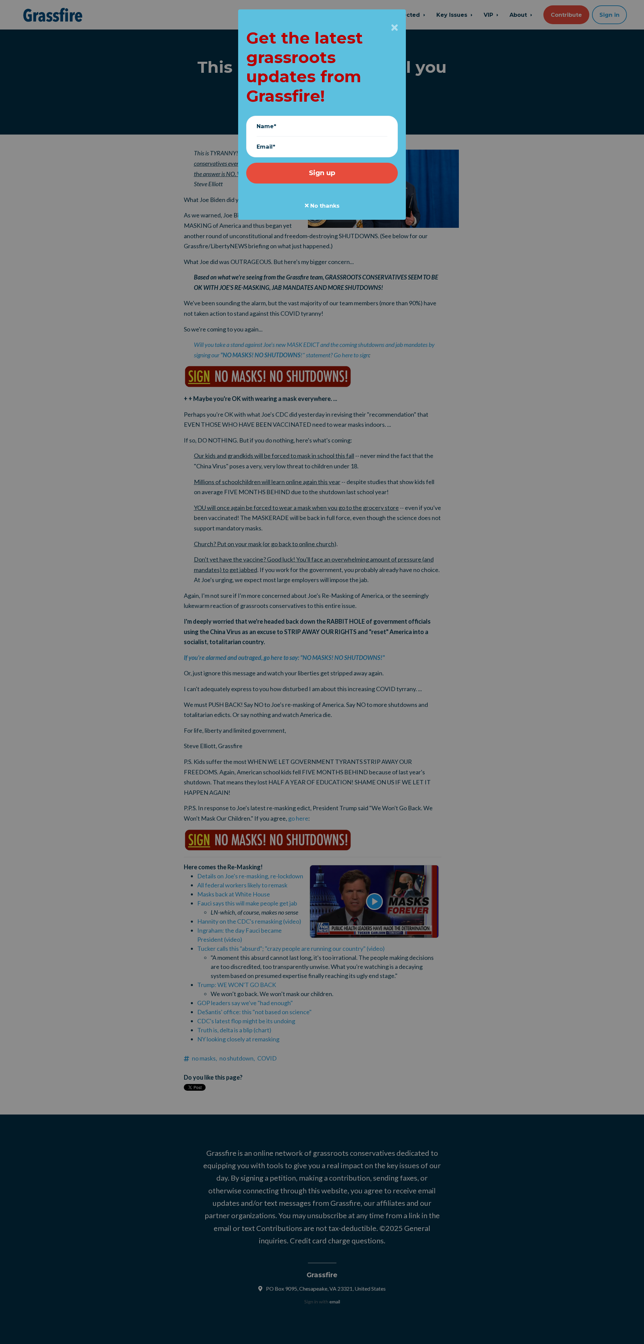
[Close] (394, 27)
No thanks (324, 205)
